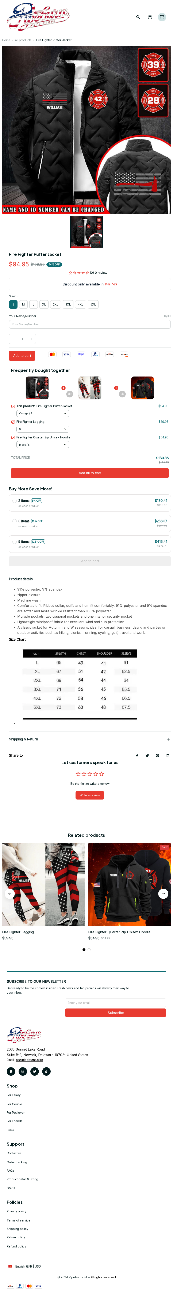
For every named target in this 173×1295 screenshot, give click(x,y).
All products (23, 40)
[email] (29, 1060)
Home (6, 40)
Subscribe (116, 1013)
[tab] (84, 949)
